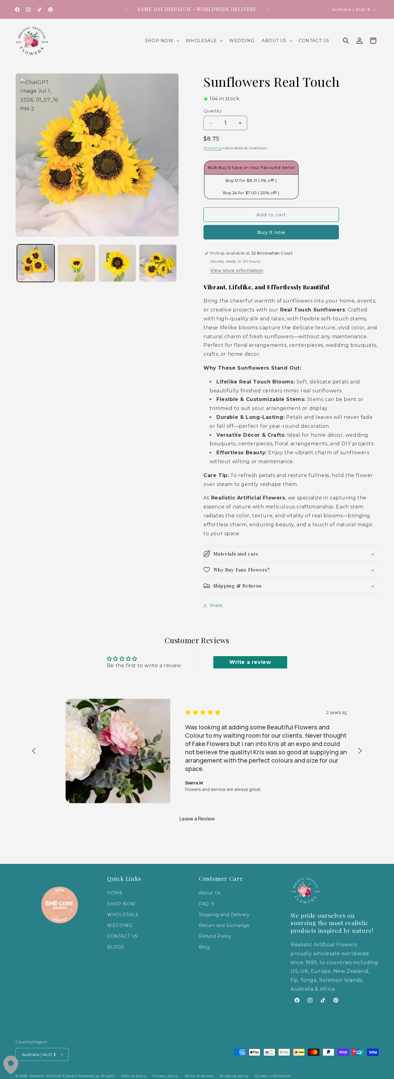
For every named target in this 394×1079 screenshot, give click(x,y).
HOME (115, 893)
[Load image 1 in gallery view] (35, 263)
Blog (204, 947)
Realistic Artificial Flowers (53, 1076)
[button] (161, 40)
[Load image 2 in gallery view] (76, 263)
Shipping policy (234, 1076)
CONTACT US (122, 936)
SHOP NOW (121, 903)
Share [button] (216, 605)
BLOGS (115, 947)
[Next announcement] (267, 9)
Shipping (212, 148)
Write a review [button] (250, 662)
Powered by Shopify (96, 1076)
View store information (236, 270)
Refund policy (134, 1076)
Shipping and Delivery (224, 914)
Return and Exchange (224, 925)
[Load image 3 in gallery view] (117, 263)
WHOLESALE (123, 914)
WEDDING (119, 925)
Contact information (273, 1076)
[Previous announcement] (126, 9)
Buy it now (271, 232)
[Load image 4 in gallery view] (158, 263)
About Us (209, 893)
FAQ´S (207, 903)
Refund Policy (215, 936)
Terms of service (199, 1076)
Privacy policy (165, 1076)
